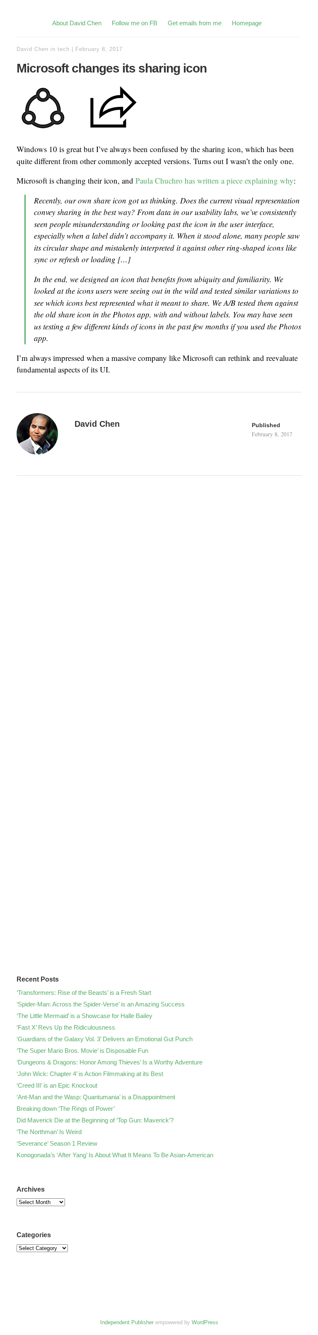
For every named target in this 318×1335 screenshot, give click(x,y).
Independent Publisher (127, 1322)
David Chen (32, 49)
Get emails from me (195, 23)
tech (64, 49)
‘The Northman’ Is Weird (49, 1131)
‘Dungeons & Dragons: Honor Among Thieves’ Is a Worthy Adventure (109, 1062)
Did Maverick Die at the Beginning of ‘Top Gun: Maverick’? (95, 1120)
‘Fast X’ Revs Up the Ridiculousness (66, 1027)
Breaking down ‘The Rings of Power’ (66, 1108)
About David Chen (76, 23)
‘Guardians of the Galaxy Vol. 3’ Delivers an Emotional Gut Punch (105, 1038)
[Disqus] (159, 629)
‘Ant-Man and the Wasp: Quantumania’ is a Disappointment (96, 1096)
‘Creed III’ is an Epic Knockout (57, 1085)
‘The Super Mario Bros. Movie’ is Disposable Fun (82, 1050)
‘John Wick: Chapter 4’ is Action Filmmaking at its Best (90, 1073)
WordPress (205, 1322)
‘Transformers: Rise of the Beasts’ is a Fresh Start (84, 992)
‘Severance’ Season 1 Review (57, 1143)
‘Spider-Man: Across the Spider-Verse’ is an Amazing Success (101, 1004)
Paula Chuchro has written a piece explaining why (214, 180)
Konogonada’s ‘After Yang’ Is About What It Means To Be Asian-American (115, 1154)
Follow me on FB (134, 23)
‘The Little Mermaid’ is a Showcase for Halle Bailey (84, 1015)
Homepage (247, 23)
